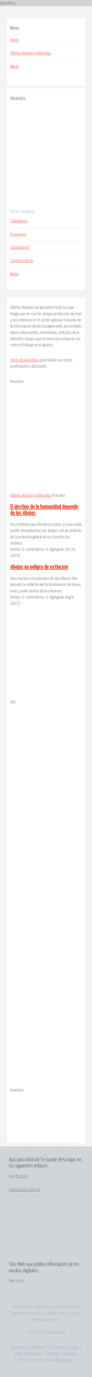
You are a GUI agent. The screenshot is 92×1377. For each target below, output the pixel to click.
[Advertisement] (46, 153)
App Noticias (18, 1176)
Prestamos (18, 234)
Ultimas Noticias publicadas (30, 53)
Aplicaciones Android (24, 1190)
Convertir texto (21, 261)
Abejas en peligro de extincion (39, 567)
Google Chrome (61, 1360)
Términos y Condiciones (28, 1347)
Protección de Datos (64, 1347)
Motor (14, 274)
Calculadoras (19, 248)
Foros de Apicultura (24, 360)
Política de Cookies (28, 1354)
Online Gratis (55, 1332)
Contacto (52, 1354)
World (14, 67)
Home (14, 40)
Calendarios (19, 221)
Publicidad (70, 1354)
